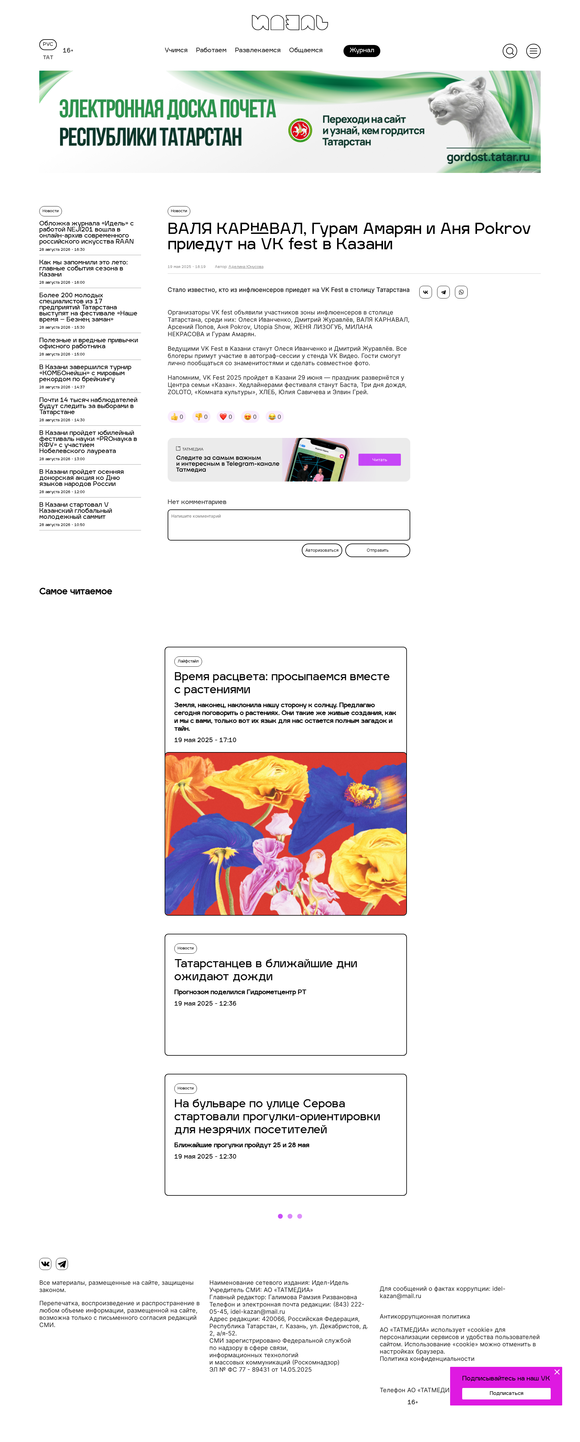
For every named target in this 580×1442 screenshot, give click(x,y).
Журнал (362, 51)
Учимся (176, 51)
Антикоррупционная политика (425, 1316)
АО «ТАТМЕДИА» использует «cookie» (436, 1329)
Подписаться (506, 1393)
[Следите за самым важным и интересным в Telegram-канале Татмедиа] (289, 461)
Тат (48, 58)
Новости (51, 211)
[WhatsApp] (461, 292)
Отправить (378, 550)
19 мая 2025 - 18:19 (187, 267)
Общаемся (306, 51)
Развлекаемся (258, 51)
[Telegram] (443, 292)
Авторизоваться (322, 550)
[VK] (45, 1264)
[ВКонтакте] (425, 292)
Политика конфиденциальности (427, 1358)
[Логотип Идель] (290, 23)
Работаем (211, 51)
